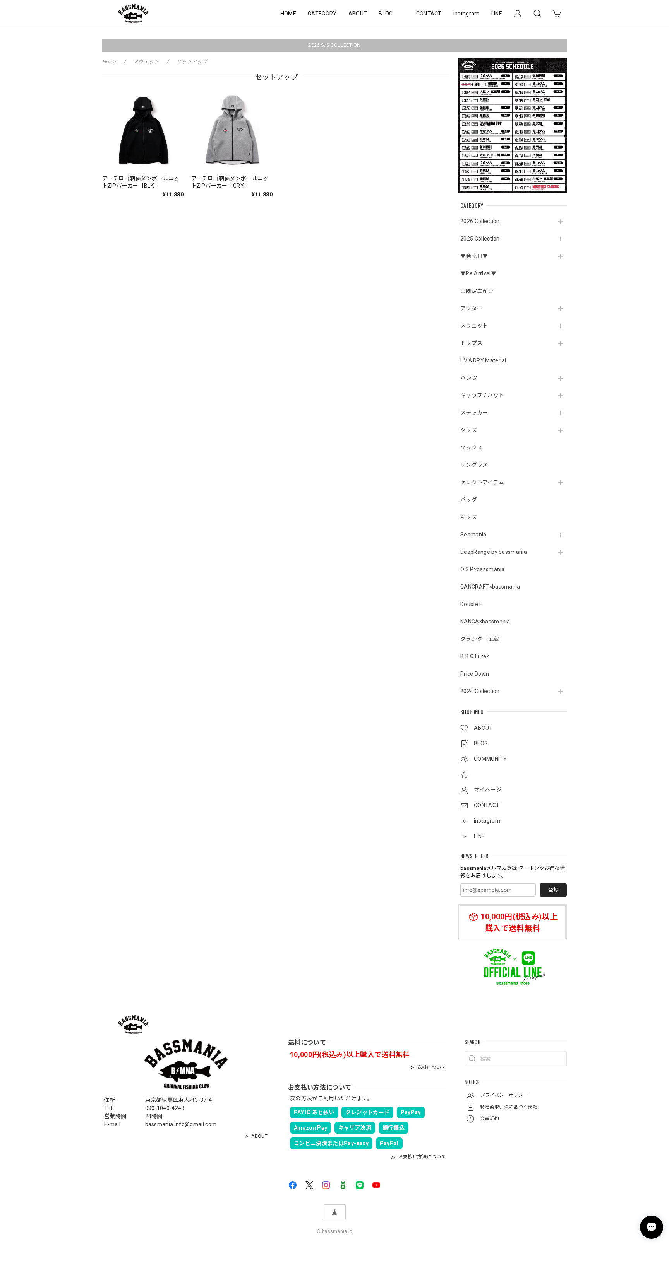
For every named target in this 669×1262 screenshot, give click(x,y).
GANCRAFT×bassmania (490, 587)
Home (109, 62)
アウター (471, 308)
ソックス (471, 447)
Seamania (473, 534)
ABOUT (357, 13)
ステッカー (474, 413)
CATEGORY (322, 13)
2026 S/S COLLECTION (334, 45)
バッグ (468, 500)
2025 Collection (480, 239)
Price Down (474, 674)
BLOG (386, 13)
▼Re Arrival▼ (478, 273)
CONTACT (429, 13)
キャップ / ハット (482, 395)
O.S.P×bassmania (482, 569)
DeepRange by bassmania (493, 552)
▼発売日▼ (474, 256)
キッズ (468, 517)
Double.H (471, 604)
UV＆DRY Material (483, 360)
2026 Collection (480, 221)
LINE (496, 13)
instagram (466, 13)
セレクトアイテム (482, 482)
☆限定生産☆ (477, 291)
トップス (471, 343)
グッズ (468, 430)
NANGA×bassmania (485, 621)
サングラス (474, 465)
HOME (288, 13)
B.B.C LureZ (475, 656)
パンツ (468, 378)
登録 (553, 890)
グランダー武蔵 (479, 639)
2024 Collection (480, 691)
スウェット (474, 326)
